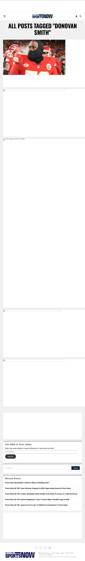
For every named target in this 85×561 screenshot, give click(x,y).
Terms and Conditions (46, 554)
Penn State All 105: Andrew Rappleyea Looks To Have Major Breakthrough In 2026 (37, 500)
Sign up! (10, 456)
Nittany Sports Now (44, 553)
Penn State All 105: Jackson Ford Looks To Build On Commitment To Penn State (36, 505)
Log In (62, 553)
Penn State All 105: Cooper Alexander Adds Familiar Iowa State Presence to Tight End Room (41, 494)
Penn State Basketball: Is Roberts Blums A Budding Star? (27, 483)
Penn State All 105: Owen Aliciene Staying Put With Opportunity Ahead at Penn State (38, 488)
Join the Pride (55, 553)
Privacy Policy (69, 553)
